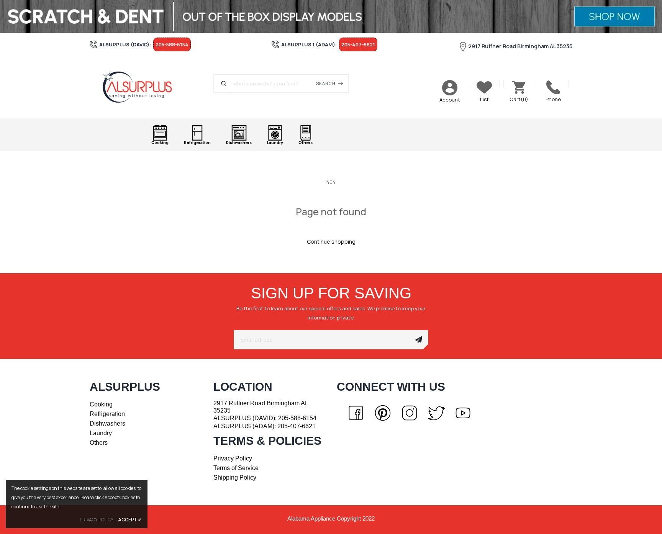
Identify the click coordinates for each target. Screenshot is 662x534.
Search (326, 83)
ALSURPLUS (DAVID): (264, 418)
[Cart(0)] (518, 87)
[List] (484, 87)
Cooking (101, 404)
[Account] (449, 87)
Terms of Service (236, 468)
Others (99, 442)
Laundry (101, 433)
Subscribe (418, 339)
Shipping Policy (234, 477)
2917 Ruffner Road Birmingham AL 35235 (520, 46)
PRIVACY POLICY (96, 519)
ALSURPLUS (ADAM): (264, 426)
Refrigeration (107, 414)
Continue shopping (331, 241)
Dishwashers (107, 423)
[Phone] (553, 87)
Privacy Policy (232, 458)
